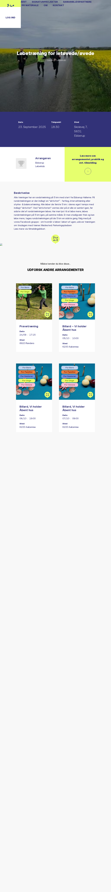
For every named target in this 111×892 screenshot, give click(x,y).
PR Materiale (30, 5)
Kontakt (58, 5)
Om (46, 5)
